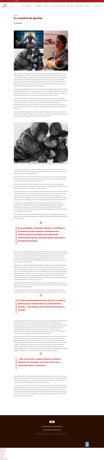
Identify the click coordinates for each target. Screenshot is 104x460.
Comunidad (96, 5)
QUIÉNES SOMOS (46, 426)
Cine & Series (70, 5)
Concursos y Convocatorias (58, 5)
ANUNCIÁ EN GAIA (57, 426)
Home (23, 5)
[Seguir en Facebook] (50, 422)
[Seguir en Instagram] (53, 422)
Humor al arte (79, 5)
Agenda (47, 5)
